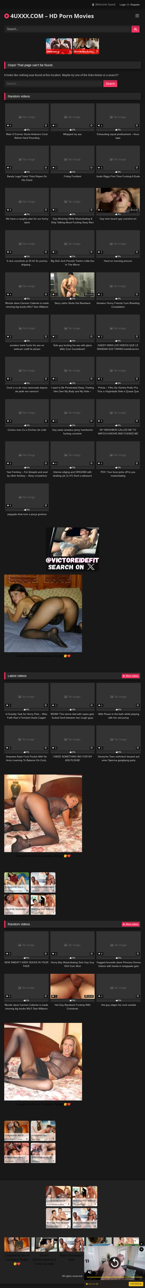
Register (135, 4)
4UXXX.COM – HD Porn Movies (51, 16)
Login (123, 4)
